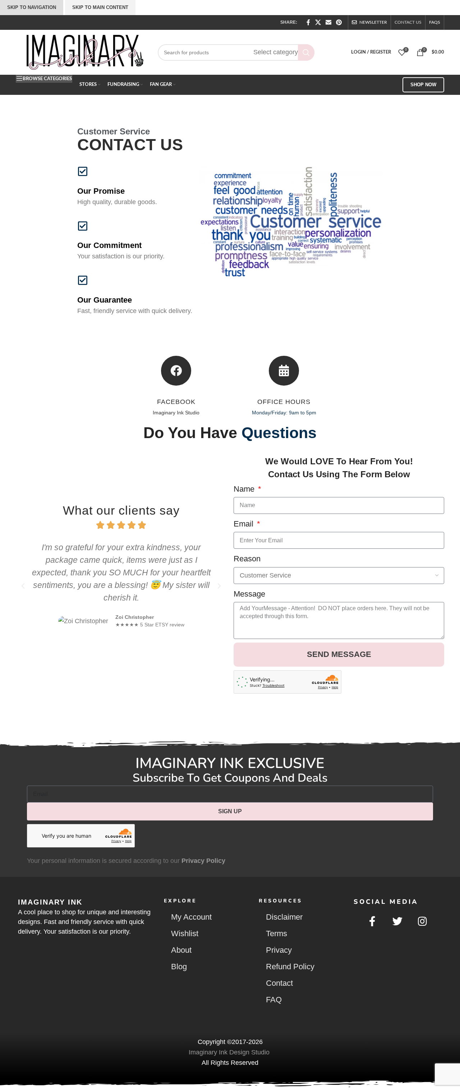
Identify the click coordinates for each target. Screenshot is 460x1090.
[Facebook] (176, 371)
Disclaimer (284, 916)
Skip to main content (100, 7)
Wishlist (184, 933)
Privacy (279, 950)
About (181, 950)
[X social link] (318, 22)
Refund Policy (290, 966)
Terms (276, 933)
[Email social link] (328, 22)
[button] (23, 586)
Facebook (176, 401)
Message (249, 593)
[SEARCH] (306, 52)
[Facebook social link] (308, 22)
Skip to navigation (31, 7)
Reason (247, 558)
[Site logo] (85, 51)
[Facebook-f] (373, 921)
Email (245, 523)
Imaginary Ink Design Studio (230, 1052)
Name (245, 488)
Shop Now (423, 84)
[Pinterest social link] (339, 22)
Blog (179, 966)
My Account (191, 916)
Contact (279, 983)
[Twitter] (397, 921)
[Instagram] (422, 921)
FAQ (274, 999)
